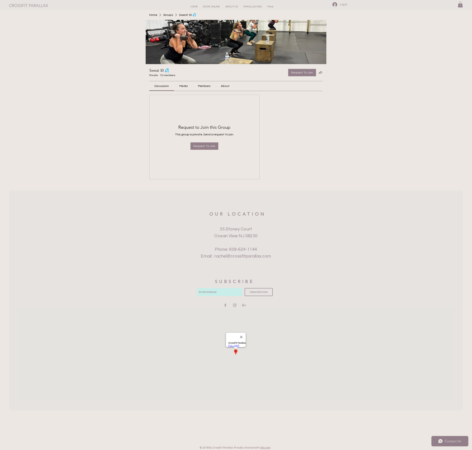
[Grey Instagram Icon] (234, 305)
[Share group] (320, 72)
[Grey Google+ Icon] (244, 305)
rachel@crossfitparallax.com (242, 256)
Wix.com (265, 447)
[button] (232, 7)
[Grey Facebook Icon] (225, 305)
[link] (162, 86)
